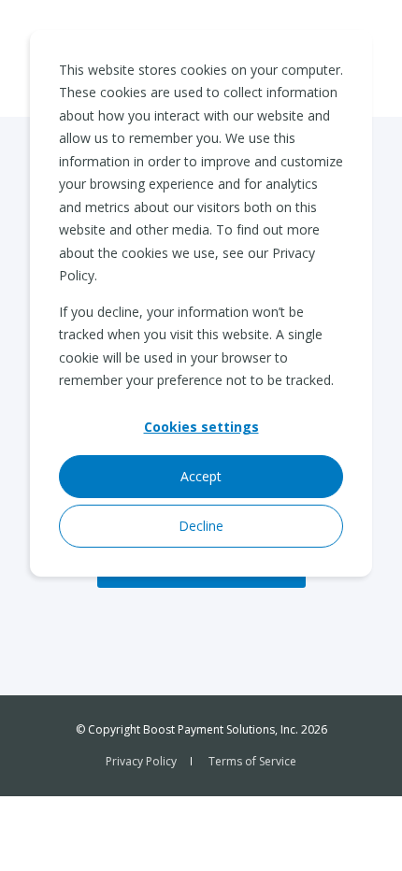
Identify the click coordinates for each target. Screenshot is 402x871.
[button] (364, 833)
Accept (201, 476)
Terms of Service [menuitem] (252, 761)
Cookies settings (201, 427)
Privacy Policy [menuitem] (141, 761)
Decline (201, 526)
